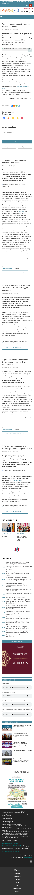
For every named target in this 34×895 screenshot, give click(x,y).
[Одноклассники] (14, 106)
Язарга (17, 142)
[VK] (22, 12)
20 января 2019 (7, 293)
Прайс (17, 882)
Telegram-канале (7, 268)
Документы (17, 888)
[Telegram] (32, 12)
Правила (17, 879)
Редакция (17, 873)
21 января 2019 (7, 29)
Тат (27, 5)
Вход (32, 8)
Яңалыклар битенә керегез (13, 272)
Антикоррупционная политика (10, 843)
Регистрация (27, 8)
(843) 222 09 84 (28, 857)
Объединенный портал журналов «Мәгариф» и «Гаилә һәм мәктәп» (17, 2)
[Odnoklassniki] (29, 12)
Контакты (17, 885)
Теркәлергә (25, 146)
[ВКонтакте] (12, 106)
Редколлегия (17, 876)
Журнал (17, 870)
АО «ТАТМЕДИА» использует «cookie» (12, 845)
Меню (4, 16)
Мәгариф (16, 29)
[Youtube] (27, 12)
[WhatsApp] (16, 106)
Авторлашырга (9, 146)
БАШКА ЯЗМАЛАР (17, 641)
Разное (17, 891)
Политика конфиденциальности (10, 851)
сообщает (21, 211)
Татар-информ (16, 480)
